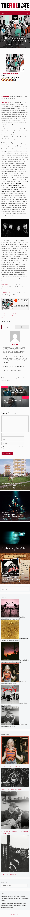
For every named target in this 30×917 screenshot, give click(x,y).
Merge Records (5, 318)
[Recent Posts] (22, 327)
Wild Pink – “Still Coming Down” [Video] (11, 789)
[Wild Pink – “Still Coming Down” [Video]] (15, 786)
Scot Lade (15, 344)
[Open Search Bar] (28, 13)
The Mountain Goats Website (9, 314)
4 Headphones (7, 378)
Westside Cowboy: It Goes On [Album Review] (13, 896)
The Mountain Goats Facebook (9, 316)
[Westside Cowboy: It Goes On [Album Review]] (15, 489)
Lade (12, 378)
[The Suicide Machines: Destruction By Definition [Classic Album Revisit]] (15, 583)
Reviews (22, 44)
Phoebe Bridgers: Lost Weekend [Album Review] (13, 903)
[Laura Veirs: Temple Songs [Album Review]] (15, 763)
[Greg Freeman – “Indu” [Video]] (15, 871)
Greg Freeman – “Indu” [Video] (9, 874)
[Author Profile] (8, 327)
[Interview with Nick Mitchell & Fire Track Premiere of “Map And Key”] (15, 828)
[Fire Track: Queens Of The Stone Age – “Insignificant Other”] (15, 520)
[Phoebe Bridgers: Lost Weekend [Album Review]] (15, 551)
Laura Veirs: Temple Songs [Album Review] (12, 766)
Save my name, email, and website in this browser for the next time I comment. (15, 448)
